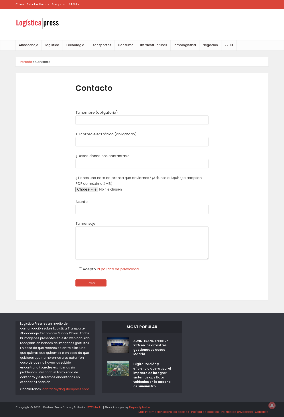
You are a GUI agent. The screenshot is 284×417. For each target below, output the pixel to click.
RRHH (229, 45)
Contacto (261, 412)
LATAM (72, 4)
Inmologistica (185, 45)
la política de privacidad (118, 269)
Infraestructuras (153, 45)
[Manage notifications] (272, 405)
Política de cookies (205, 412)
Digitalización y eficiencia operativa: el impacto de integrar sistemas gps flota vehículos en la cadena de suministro (152, 375)
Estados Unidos (38, 4)
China (20, 4)
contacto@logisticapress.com (65, 389)
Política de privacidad (237, 412)
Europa (57, 4)
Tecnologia (75, 45)
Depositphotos (139, 407)
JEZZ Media (94, 407)
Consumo (126, 45)
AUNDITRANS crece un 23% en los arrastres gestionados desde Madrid (150, 347)
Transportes (101, 45)
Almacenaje (28, 45)
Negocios (210, 45)
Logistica (52, 45)
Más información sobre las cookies (163, 412)
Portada (26, 62)
